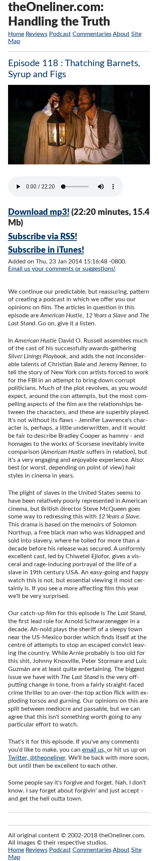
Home (16, 34)
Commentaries (92, 34)
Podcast (60, 34)
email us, (94, 750)
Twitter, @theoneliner (36, 758)
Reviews (37, 34)
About (121, 34)
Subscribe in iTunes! (46, 250)
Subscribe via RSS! (42, 236)
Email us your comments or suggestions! (61, 269)
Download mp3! (38, 212)
